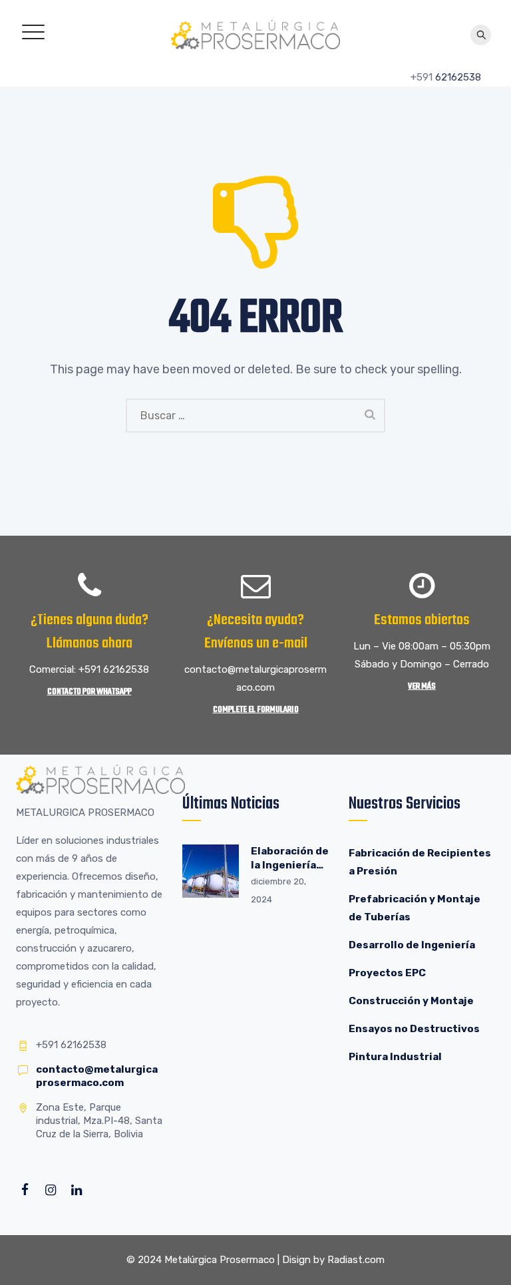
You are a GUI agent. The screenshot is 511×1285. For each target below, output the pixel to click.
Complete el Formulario (256, 710)
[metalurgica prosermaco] (255, 34)
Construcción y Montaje (411, 1001)
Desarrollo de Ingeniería (412, 945)
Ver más (422, 686)
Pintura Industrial (395, 1057)
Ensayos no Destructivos (414, 1029)
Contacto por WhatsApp (89, 692)
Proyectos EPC (387, 973)
